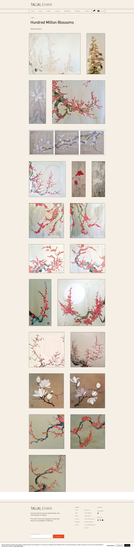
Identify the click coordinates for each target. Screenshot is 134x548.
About (76, 513)
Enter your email (35, 534)
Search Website (88, 513)
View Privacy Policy (18, 546)
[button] (94, 10)
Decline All (119, 545)
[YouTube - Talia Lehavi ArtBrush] (102, 520)
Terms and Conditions (89, 519)
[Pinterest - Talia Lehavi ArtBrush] (100, 520)
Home (76, 510)
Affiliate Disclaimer (88, 521)
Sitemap (86, 527)
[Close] (132, 545)
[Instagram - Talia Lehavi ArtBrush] (98, 513)
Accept (127, 545)
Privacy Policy (87, 516)
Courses (77, 519)
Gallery (76, 516)
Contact (77, 524)
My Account (87, 510)
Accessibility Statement (89, 524)
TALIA (41, 5)
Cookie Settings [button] (110, 545)
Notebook (77, 521)
